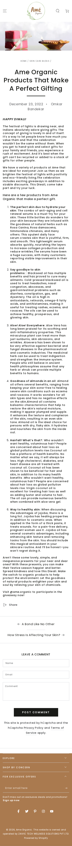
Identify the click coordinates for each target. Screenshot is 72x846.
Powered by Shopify (36, 838)
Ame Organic (24, 829)
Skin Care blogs (40, 61)
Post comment (36, 712)
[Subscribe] (67, 788)
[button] (57, 11)
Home (23, 61)
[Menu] (5, 11)
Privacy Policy (33, 728)
